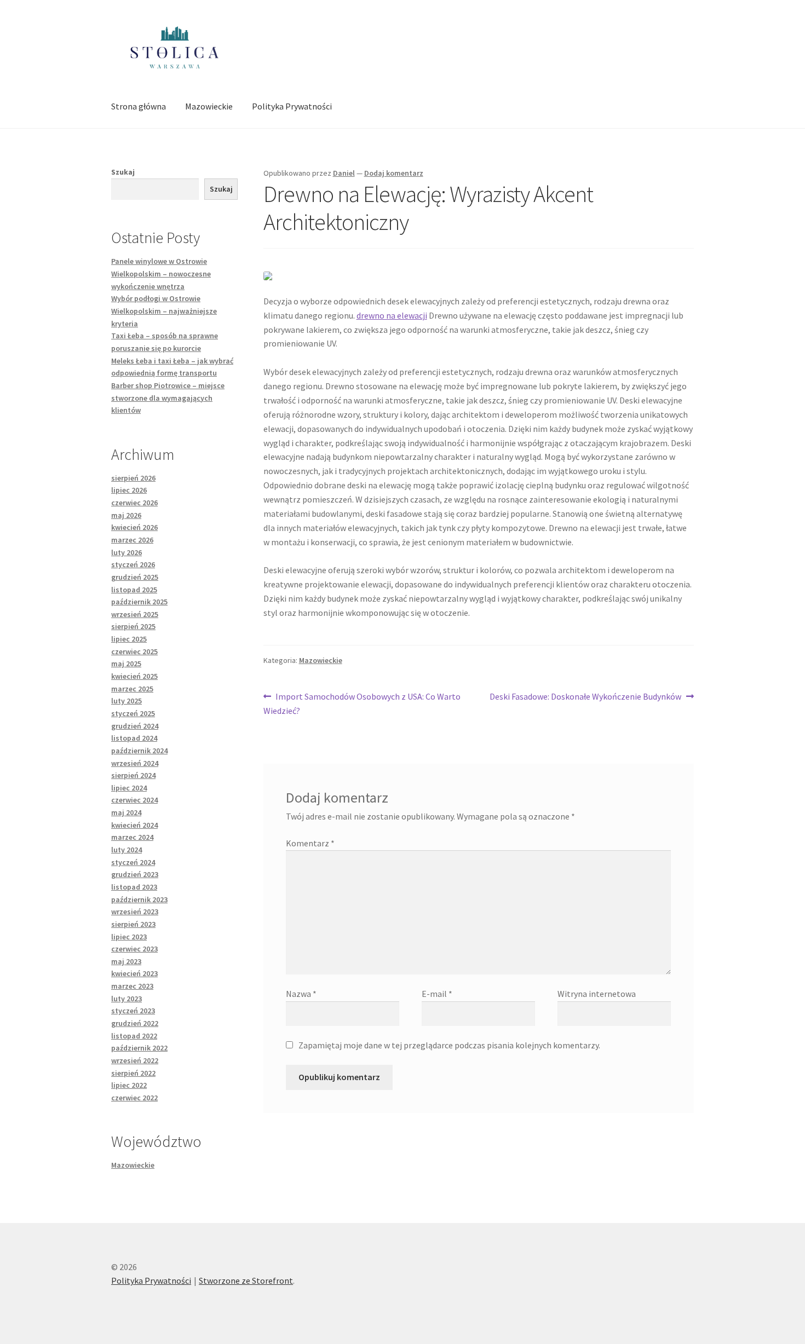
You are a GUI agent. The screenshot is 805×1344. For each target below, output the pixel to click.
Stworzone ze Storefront (246, 1280)
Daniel (344, 173)
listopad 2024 (134, 738)
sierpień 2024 (133, 775)
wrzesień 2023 (134, 911)
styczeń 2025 (133, 713)
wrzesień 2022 (134, 1060)
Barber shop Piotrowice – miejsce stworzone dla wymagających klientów (168, 397)
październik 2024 (139, 750)
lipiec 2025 (129, 639)
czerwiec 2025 (134, 651)
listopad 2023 (134, 887)
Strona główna (138, 106)
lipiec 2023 (129, 937)
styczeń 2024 (133, 862)
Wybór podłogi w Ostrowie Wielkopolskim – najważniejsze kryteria (164, 310)
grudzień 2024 (134, 726)
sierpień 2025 (133, 626)
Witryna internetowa (596, 993)
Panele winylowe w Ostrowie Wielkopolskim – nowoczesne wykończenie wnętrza (161, 273)
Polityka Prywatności (292, 106)
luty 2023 (126, 998)
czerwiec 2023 (134, 949)
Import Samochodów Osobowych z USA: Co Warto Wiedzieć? (362, 703)
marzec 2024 (132, 837)
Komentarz (310, 843)
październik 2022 (139, 1048)
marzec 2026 (132, 540)
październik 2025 (139, 602)
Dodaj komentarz (393, 173)
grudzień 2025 (134, 577)
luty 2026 (126, 552)
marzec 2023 (132, 986)
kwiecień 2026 (134, 527)
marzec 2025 (132, 689)
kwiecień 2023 (134, 973)
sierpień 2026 (133, 478)
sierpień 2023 (133, 924)
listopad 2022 (134, 1036)
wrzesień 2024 (134, 763)
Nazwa (301, 993)
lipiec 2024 (129, 788)
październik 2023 (139, 899)
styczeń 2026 (133, 564)
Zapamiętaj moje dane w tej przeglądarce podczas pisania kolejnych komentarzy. (449, 1045)
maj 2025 (126, 663)
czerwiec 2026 (134, 502)
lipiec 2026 (129, 490)
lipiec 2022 (129, 1085)
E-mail (437, 993)
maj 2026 (126, 515)
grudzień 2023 (134, 874)
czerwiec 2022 (134, 1098)
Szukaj (123, 172)
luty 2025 (126, 701)
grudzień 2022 (134, 1023)
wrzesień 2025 (134, 614)
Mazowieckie (209, 106)
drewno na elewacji (392, 315)
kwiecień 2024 (134, 825)
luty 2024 (126, 850)
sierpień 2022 (133, 1073)
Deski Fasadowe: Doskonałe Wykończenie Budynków (585, 697)
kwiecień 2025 (134, 676)
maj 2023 (126, 961)
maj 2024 (126, 812)
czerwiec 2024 (134, 800)
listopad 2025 (134, 590)
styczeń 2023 (133, 1011)
